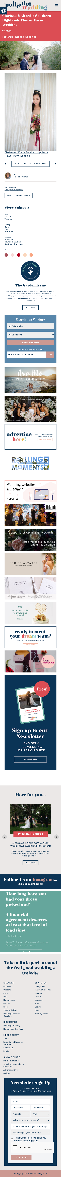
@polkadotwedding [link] (30, 884)
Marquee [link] (9, 231)
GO (50, 354)
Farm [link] (7, 229)
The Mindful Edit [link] (10, 1010)
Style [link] (37, 1003)
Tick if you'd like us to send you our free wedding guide (30, 1139)
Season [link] (38, 1010)
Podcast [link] (6, 1003)
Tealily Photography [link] (14, 190)
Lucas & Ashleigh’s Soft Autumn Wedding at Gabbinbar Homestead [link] (30, 844)
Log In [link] (6, 1051)
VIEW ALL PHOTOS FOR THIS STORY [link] (30, 164)
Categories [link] (40, 986)
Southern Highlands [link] (14, 244)
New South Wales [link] (13, 242)
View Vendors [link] (30, 342)
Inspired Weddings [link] (25, 36)
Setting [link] (38, 1007)
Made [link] (5, 993)
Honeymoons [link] (9, 1000)
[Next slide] (56, 836)
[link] (3, 10)
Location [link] (39, 1000)
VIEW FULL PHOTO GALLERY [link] (18, 196)
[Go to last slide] (4, 836)
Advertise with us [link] (10, 1070)
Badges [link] (6, 1073)
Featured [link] (7, 36)
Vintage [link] (8, 219)
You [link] (5, 997)
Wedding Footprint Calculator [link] (11, 1015)
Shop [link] (5, 1007)
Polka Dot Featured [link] (30, 833)
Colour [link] (38, 997)
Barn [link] (7, 227)
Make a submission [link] (11, 1061)
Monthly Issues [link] (41, 1014)
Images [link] (38, 993)
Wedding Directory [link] (11, 1026)
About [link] (6, 1039)
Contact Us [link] (8, 1048)
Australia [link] (9, 239)
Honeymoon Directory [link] (13, 1029)
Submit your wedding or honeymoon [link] (13, 1065)
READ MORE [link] (30, 308)
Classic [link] (8, 217)
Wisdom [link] (7, 990)
